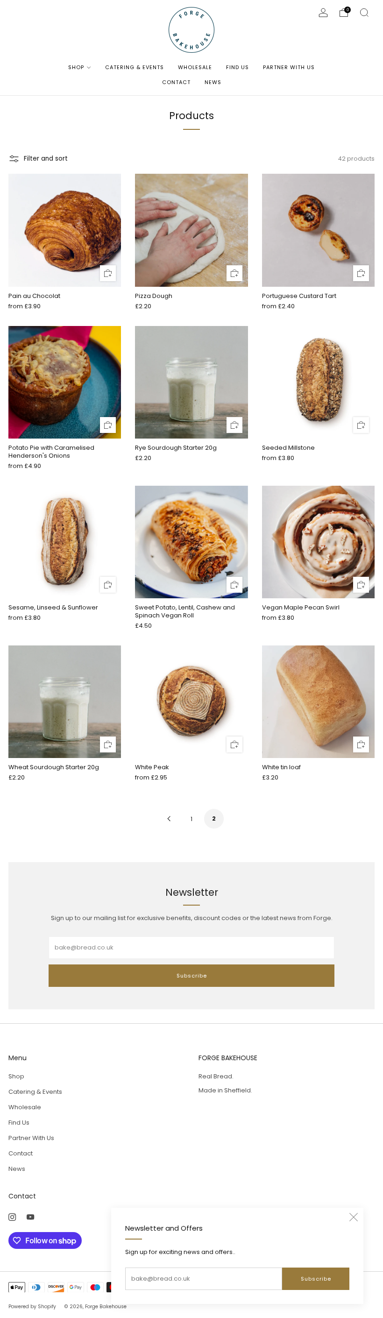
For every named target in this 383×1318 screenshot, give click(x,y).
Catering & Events (134, 67)
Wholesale (195, 67)
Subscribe (316, 1279)
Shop (76, 67)
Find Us (237, 67)
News (213, 82)
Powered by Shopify (32, 1306)
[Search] (364, 12)
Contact (176, 82)
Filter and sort (46, 158)
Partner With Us (289, 67)
